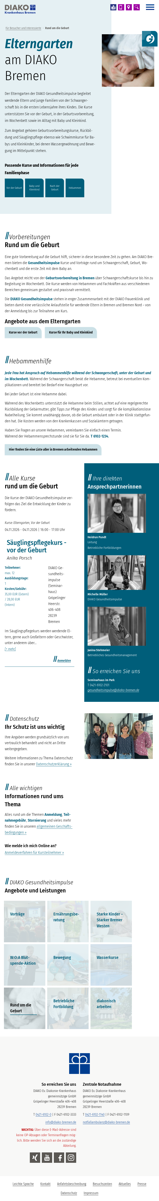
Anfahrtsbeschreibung (71, 1184)
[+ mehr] (10, 649)
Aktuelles (125, 1184)
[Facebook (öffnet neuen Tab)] (59, 1157)
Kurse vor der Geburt (23, 332)
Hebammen (75, 187)
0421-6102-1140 (95, 1114)
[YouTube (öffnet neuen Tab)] (47, 1157)
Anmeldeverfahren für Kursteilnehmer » (34, 852)
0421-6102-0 (43, 1114)
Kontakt (45, 1184)
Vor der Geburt (14, 187)
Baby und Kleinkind (34, 187)
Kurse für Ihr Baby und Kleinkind (71, 332)
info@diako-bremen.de (60, 1122)
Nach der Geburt (54, 187)
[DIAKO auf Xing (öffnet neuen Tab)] (35, 1157)
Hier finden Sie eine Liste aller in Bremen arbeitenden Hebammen (53, 449)
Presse (141, 1184)
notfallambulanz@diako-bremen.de (106, 1122)
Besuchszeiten (102, 1184)
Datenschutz (69, 1193)
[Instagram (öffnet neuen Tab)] (71, 1157)
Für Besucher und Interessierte (23, 28)
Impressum (91, 1193)
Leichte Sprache (25, 1185)
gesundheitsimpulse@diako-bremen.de (113, 690)
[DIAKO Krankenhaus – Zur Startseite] (79, 1063)
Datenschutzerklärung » (54, 764)
